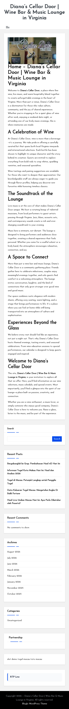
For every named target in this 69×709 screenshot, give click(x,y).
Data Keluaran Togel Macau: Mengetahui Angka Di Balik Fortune (32, 491)
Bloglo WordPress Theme (34, 704)
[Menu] (7, 27)
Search (10, 429)
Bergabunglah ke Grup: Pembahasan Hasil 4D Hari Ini (33, 464)
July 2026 (12, 558)
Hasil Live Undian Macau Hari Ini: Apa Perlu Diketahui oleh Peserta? (33, 501)
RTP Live (14, 677)
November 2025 (15, 588)
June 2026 (12, 564)
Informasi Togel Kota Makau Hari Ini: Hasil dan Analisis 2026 (30, 472)
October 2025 (14, 594)
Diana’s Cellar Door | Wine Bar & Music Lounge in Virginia (34, 12)
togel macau (24, 659)
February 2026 (14, 576)
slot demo (12, 659)
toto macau (36, 659)
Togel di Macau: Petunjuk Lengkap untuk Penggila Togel (31, 482)
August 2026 (13, 552)
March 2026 (13, 570)
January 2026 (14, 582)
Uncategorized (14, 620)
